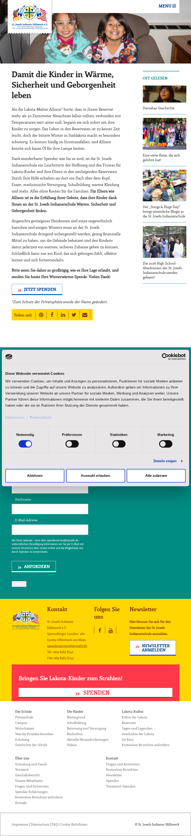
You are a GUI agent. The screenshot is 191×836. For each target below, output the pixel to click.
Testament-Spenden (121, 786)
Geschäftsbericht (27, 775)
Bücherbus (74, 734)
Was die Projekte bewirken (34, 734)
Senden (19, 584)
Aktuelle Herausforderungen (88, 739)
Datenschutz (41, 417)
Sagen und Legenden (137, 728)
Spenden (96, 693)
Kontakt (21, 803)
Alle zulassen (156, 476)
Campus (21, 723)
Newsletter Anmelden (156, 648)
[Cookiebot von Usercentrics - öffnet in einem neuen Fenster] (165, 356)
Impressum (16, 417)
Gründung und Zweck (31, 764)
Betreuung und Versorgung (86, 728)
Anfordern (37, 567)
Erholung (22, 739)
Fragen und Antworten (32, 786)
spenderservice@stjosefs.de (67, 646)
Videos (72, 745)
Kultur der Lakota (134, 717)
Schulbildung (76, 723)
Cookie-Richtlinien (74, 824)
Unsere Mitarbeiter (29, 781)
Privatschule (24, 717)
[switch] (72, 444)
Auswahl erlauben (95, 476)
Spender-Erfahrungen (31, 792)
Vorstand (21, 769)
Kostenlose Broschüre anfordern (146, 745)
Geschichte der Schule (31, 745)
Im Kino (128, 739)
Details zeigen (165, 461)
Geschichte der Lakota (138, 734)
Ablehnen (35, 476)
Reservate (129, 723)
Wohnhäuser (24, 728)
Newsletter (114, 775)
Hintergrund (76, 717)
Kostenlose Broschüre (122, 769)
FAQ (54, 824)
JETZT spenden (40, 290)
